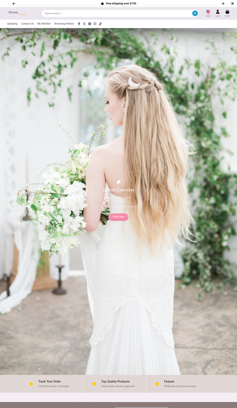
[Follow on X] (84, 23)
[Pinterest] (89, 23)
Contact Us (27, 23)
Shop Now (118, 216)
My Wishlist (44, 23)
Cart (227, 13)
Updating (12, 23)
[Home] (18, 13)
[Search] (195, 13)
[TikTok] (100, 23)
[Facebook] (79, 23)
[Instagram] (95, 23)
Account (217, 13)
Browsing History (64, 23)
